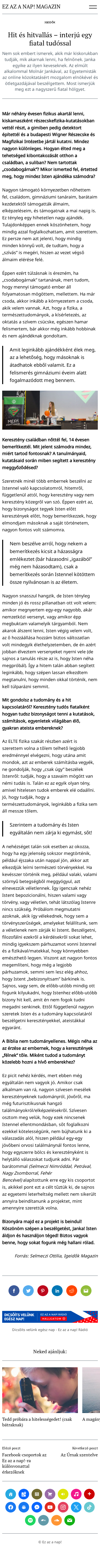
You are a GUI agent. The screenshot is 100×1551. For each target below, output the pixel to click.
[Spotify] (30, 1520)
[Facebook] (10, 1507)
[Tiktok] (89, 1507)
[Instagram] (63, 1507)
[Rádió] (63, 1494)
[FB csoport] (23, 1507)
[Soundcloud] (56, 1520)
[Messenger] (36, 1507)
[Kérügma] (50, 1494)
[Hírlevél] (69, 1520)
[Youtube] (50, 1507)
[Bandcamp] (43, 1520)
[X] (76, 1507)
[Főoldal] (10, 1494)
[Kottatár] (76, 1494)
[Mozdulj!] (89, 1494)
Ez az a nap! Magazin (31, 6)
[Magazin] (36, 1494)
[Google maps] (23, 1494)
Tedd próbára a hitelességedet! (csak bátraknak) (37, 1422)
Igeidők (50, 22)
